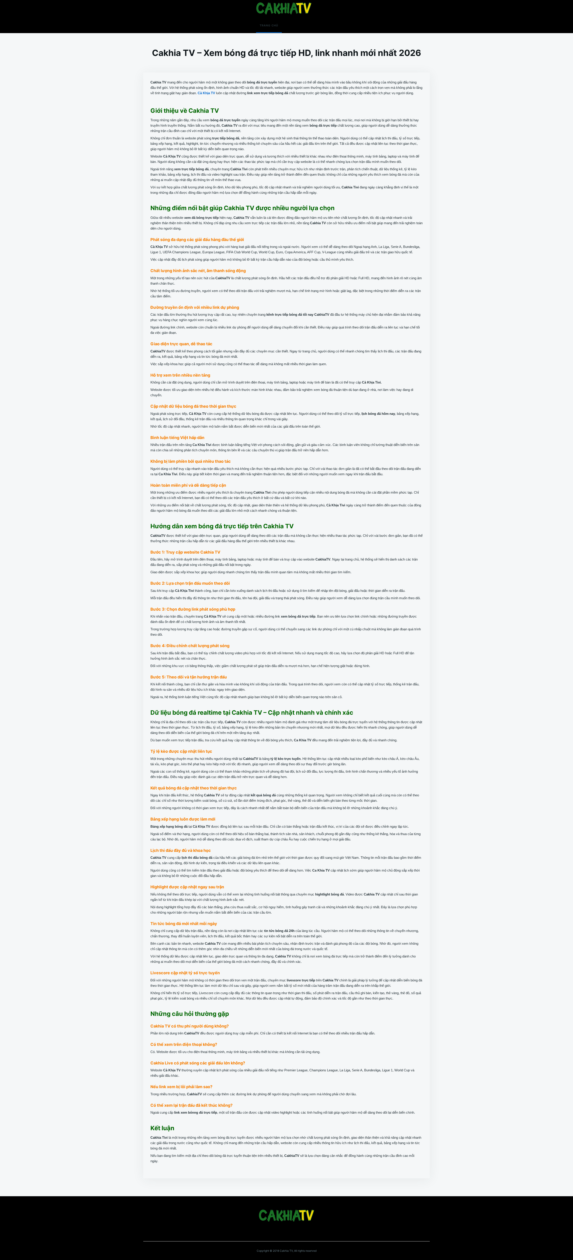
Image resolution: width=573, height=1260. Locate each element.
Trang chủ (269, 25)
